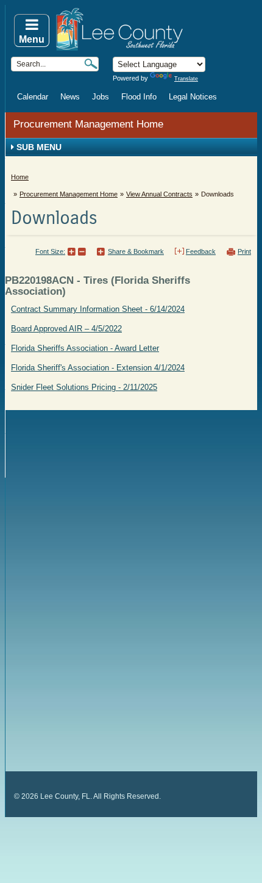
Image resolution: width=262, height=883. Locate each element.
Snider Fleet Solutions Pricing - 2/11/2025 (84, 387)
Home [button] (156, 29)
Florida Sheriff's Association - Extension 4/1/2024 (98, 367)
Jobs (100, 96)
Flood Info (139, 96)
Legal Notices (193, 96)
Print (244, 251)
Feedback (201, 251)
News (70, 96)
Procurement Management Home (88, 124)
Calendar (32, 96)
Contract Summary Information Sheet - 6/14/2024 (98, 309)
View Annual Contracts (159, 194)
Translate (186, 79)
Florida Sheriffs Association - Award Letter (85, 348)
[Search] (90, 64)
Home (20, 177)
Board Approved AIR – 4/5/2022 (66, 328)
